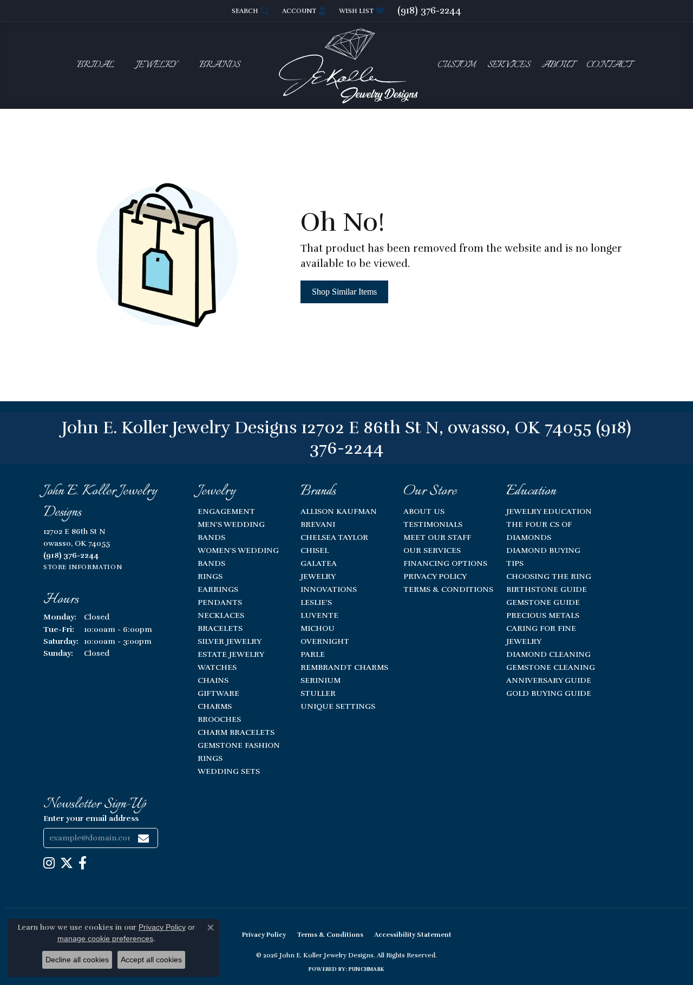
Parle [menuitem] (312, 654)
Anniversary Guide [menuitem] (548, 680)
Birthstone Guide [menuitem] (546, 589)
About (557, 65)
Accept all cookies (151, 959)
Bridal (95, 65)
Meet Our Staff (437, 537)
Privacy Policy (435, 576)
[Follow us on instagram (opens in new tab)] (49, 863)
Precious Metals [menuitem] (542, 615)
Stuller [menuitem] (318, 693)
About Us (423, 511)
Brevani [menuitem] (317, 524)
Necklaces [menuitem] (221, 615)
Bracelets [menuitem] (220, 628)
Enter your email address (91, 818)
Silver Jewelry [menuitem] (229, 641)
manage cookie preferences (105, 938)
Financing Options (445, 563)
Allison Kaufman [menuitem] (338, 511)
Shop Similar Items (344, 291)
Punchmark (366, 969)
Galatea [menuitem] (318, 563)
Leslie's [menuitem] (316, 602)
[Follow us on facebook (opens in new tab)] (83, 863)
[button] (249, 11)
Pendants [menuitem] (220, 602)
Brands (219, 65)
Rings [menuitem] (210, 576)
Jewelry (156, 65)
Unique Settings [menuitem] (337, 706)
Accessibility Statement (413, 934)
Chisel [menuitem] (314, 550)
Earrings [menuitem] (218, 589)
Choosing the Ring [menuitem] (548, 576)
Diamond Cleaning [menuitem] (548, 654)
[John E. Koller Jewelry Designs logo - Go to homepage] (346, 65)
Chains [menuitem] (213, 680)
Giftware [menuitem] (218, 693)
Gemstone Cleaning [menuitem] (550, 667)
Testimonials (432, 524)
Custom (456, 65)
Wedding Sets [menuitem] (229, 771)
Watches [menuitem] (217, 667)
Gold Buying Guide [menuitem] (548, 693)
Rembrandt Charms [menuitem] (344, 667)
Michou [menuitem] (317, 628)
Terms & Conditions (448, 589)
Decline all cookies (77, 959)
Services (508, 65)
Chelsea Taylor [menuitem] (334, 537)
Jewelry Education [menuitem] (549, 511)
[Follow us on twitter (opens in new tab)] (66, 863)
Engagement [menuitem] (226, 511)
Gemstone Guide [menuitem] (543, 602)
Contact (609, 65)
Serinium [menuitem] (320, 680)
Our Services (432, 550)
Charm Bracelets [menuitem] (236, 732)
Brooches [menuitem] (219, 719)
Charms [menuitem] (215, 706)
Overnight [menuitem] (324, 641)
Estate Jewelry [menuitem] (231, 654)
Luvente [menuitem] (319, 615)
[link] (429, 11)
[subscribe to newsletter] (143, 838)
